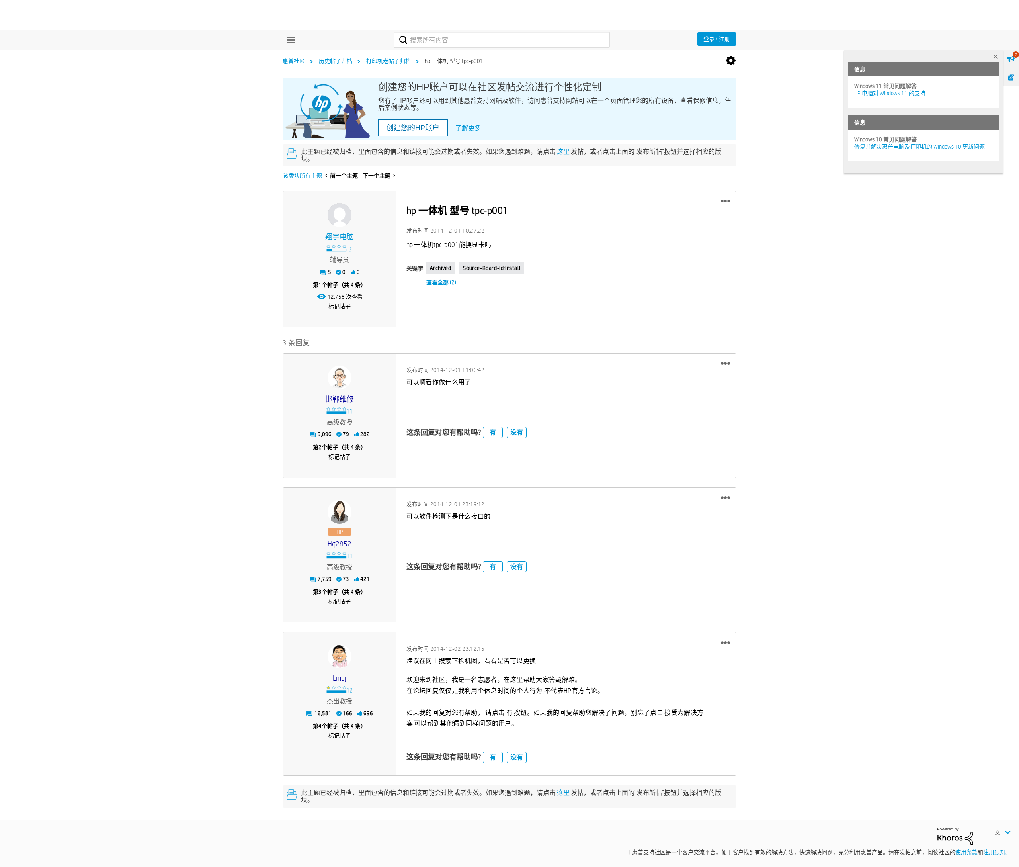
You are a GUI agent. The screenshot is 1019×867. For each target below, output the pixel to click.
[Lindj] (339, 656)
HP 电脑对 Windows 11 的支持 (889, 93)
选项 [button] (730, 61)
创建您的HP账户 (413, 128)
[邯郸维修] (339, 377)
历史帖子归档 (335, 61)
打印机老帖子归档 (388, 61)
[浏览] (289, 40)
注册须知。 (997, 852)
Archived (440, 268)
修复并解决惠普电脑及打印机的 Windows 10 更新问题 (919, 146)
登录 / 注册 (716, 39)
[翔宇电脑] (339, 215)
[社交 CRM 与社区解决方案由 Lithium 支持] (955, 835)
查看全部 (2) (441, 282)
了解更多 (468, 128)
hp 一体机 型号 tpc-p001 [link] (454, 61)
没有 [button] (516, 432)
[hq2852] (339, 512)
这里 (563, 151)
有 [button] (493, 432)
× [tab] (995, 56)
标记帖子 (339, 306)
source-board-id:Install (491, 268)
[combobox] (502, 40)
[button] (725, 201)
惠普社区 (294, 61)
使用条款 (966, 852)
